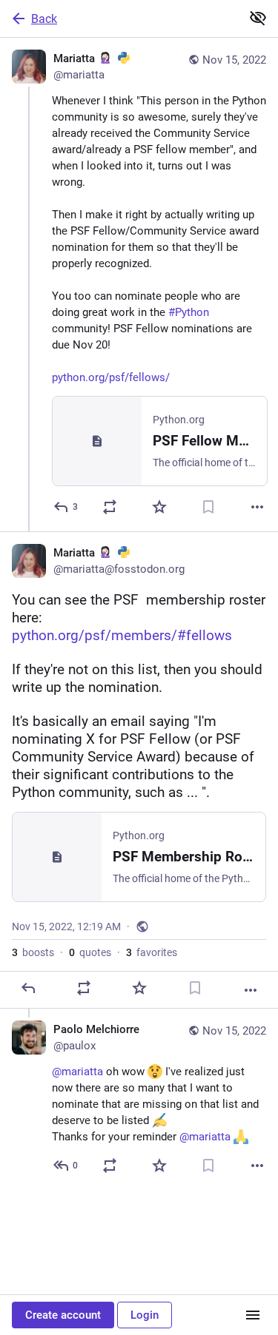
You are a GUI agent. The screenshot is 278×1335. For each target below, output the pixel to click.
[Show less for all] (258, 18)
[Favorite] (159, 507)
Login (144, 1315)
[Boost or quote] (110, 507)
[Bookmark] (208, 507)
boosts (33, 952)
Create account (63, 1315)
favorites (151, 952)
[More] (257, 507)
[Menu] (252, 1315)
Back (44, 19)
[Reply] (28, 988)
